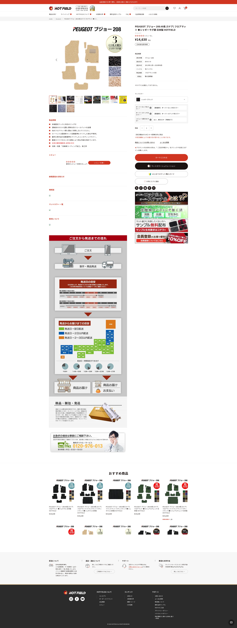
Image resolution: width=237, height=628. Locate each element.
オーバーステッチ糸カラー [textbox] (144, 114)
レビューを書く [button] (99, 163)
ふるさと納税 (153, 14)
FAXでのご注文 (159, 608)
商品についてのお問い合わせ (145, 142)
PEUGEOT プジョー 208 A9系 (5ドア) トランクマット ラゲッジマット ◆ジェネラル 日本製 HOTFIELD (118, 509)
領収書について (159, 602)
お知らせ (129, 596)
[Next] (119, 59)
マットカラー (139, 94)
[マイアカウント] (174, 8)
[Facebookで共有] (141, 188)
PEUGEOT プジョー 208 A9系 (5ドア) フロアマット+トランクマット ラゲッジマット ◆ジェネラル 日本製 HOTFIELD (89, 510)
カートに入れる (161, 157)
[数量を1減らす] (142, 128)
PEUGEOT (58, 19)
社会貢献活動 (139, 14)
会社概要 (102, 602)
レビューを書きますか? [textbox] (144, 120)
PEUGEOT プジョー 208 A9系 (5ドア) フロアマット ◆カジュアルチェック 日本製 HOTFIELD (146, 509)
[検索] (167, 8)
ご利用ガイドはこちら (103, 571)
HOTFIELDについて (82, 14)
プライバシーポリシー (161, 611)
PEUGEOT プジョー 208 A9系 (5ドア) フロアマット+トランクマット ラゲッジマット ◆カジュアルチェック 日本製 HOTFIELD (175, 510)
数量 (136, 128)
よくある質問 (164, 142)
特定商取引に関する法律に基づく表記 (164, 617)
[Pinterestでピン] (149, 188)
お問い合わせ (159, 596)
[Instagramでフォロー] (71, 599)
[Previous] (56, 59)
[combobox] (161, 99)
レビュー (102, 605)
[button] (140, 36)
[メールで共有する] (154, 188)
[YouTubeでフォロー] (83, 599)
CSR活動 (129, 605)
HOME (51, 19)
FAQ (127, 14)
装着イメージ (131, 602)
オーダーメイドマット (106, 599)
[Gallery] (88, 69)
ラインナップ (65, 14)
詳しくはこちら (178, 571)
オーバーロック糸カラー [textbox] (144, 108)
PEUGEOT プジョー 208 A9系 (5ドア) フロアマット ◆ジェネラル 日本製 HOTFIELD (61, 509)
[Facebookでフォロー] (77, 599)
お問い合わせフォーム (135, 567)
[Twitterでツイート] (136, 188)
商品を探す (52, 14)
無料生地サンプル (115, 14)
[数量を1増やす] (151, 128)
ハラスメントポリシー (161, 613)
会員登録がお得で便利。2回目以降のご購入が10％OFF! (118, 2)
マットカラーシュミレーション (163, 166)
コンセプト (102, 596)
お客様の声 (99, 14)
